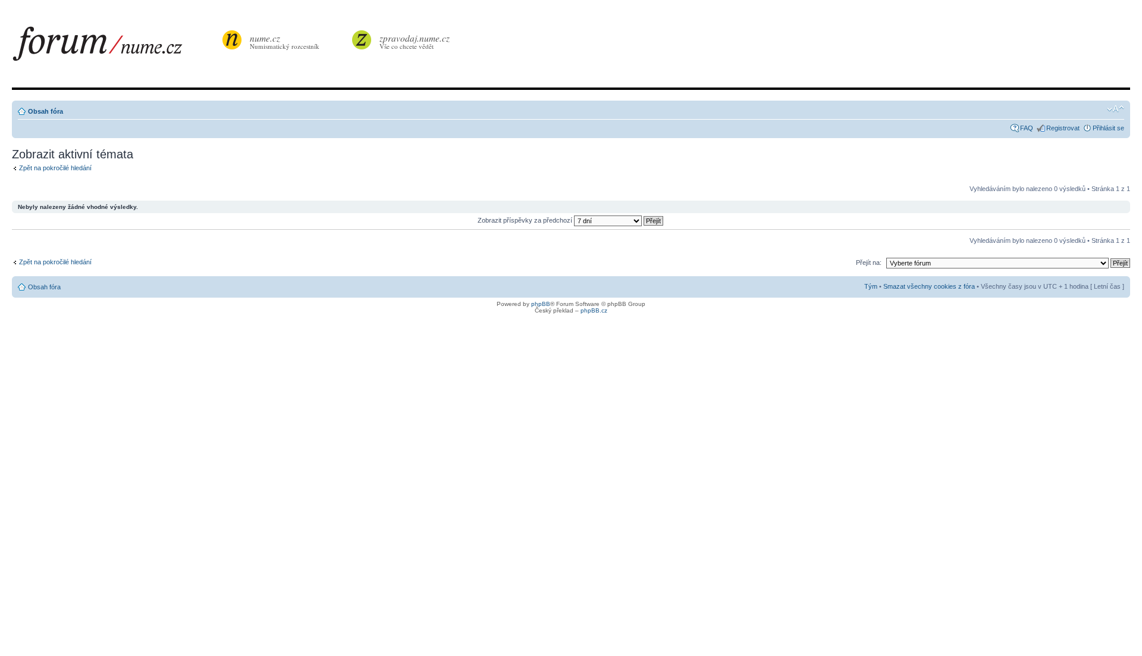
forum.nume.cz (116, 47)
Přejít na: (868, 262)
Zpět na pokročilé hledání (55, 167)
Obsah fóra (45, 111)
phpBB (540, 304)
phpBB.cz (594, 310)
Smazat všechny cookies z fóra (929, 286)
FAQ (1026, 128)
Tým (870, 286)
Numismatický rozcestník (284, 41)
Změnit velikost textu (1115, 109)
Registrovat (1063, 128)
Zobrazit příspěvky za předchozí (526, 220)
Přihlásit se (1108, 128)
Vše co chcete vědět (414, 41)
